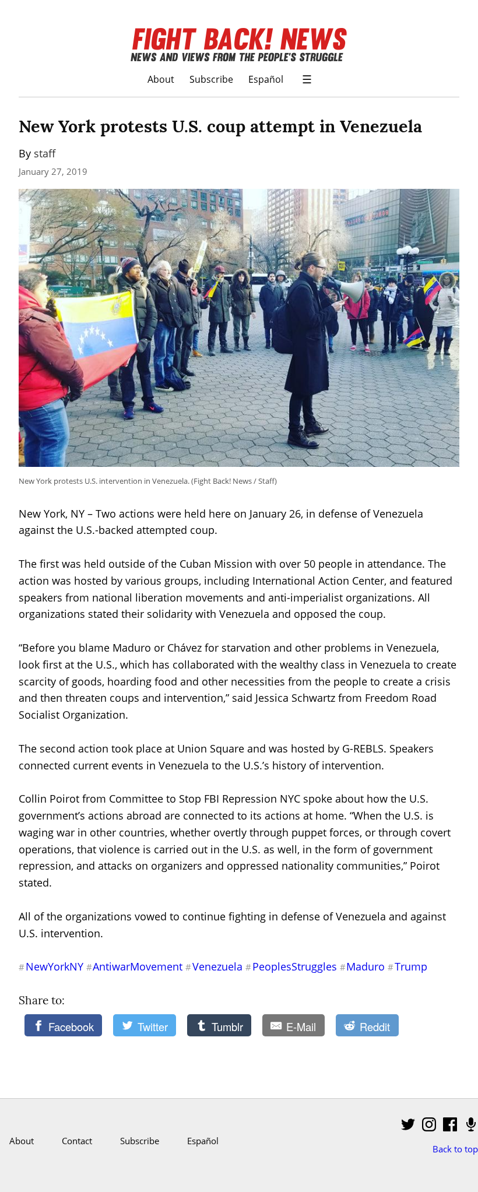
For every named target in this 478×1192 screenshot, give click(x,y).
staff (44, 153)
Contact (77, 1141)
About (160, 79)
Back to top (455, 1149)
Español (265, 79)
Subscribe (211, 79)
